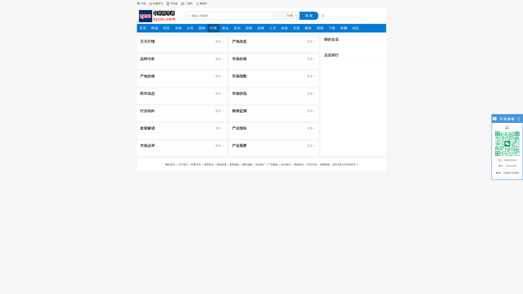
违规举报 (325, 164)
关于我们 (183, 164)
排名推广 (260, 164)
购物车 (203, 3)
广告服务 (273, 164)
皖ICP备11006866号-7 (345, 164)
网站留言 (299, 164)
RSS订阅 (312, 164)
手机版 (174, 3)
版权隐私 (234, 164)
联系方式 (196, 164)
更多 (219, 41)
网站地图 (247, 164)
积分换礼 (286, 164)
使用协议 (209, 164)
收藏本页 (158, 3)
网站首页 (170, 164)
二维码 (188, 3)
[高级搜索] (321, 16)
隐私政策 (222, 164)
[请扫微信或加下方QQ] (507, 127)
